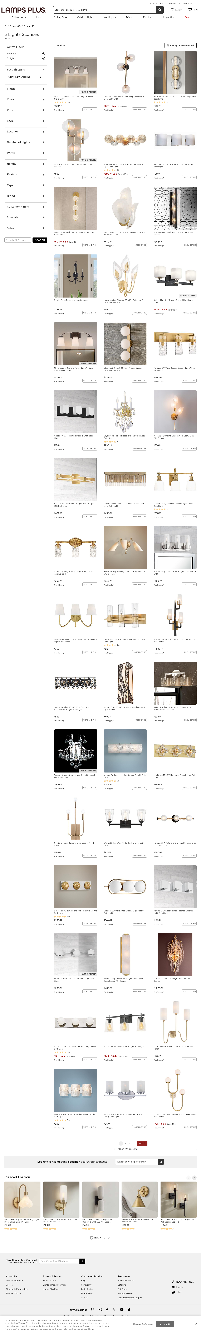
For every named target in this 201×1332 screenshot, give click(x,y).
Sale (187, 17)
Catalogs (122, 1284)
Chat (179, 1292)
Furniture (148, 17)
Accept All (165, 1324)
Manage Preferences (143, 1324)
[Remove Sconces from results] (19, 26)
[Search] (160, 10)
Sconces (14, 26)
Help (83, 1280)
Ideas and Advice (126, 1280)
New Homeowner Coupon (130, 1297)
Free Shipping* (59, 110)
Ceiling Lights (19, 17)
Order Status (87, 1289)
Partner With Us (13, 1293)
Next (142, 1143)
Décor (129, 17)
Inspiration (168, 17)
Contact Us (185, 3)
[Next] (194, 1177)
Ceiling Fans (60, 17)
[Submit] (82, 1261)
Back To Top (102, 1237)
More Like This (89, 109)
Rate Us (84, 1297)
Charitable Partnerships (17, 1289)
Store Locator (49, 1280)
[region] (100, 1324)
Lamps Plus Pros (50, 1289)
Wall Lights (110, 17)
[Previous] (188, 1177)
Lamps (39, 17)
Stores (153, 3)
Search (40, 240)
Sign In (172, 3)
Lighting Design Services (54, 1284)
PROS (163, 3)
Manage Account (126, 1293)
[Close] (196, 1323)
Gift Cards (122, 1289)
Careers (9, 1284)
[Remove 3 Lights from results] (33, 26)
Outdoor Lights (85, 17)
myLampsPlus (79, 1309)
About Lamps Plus (14, 1280)
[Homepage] (5, 26)
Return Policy (87, 1293)
